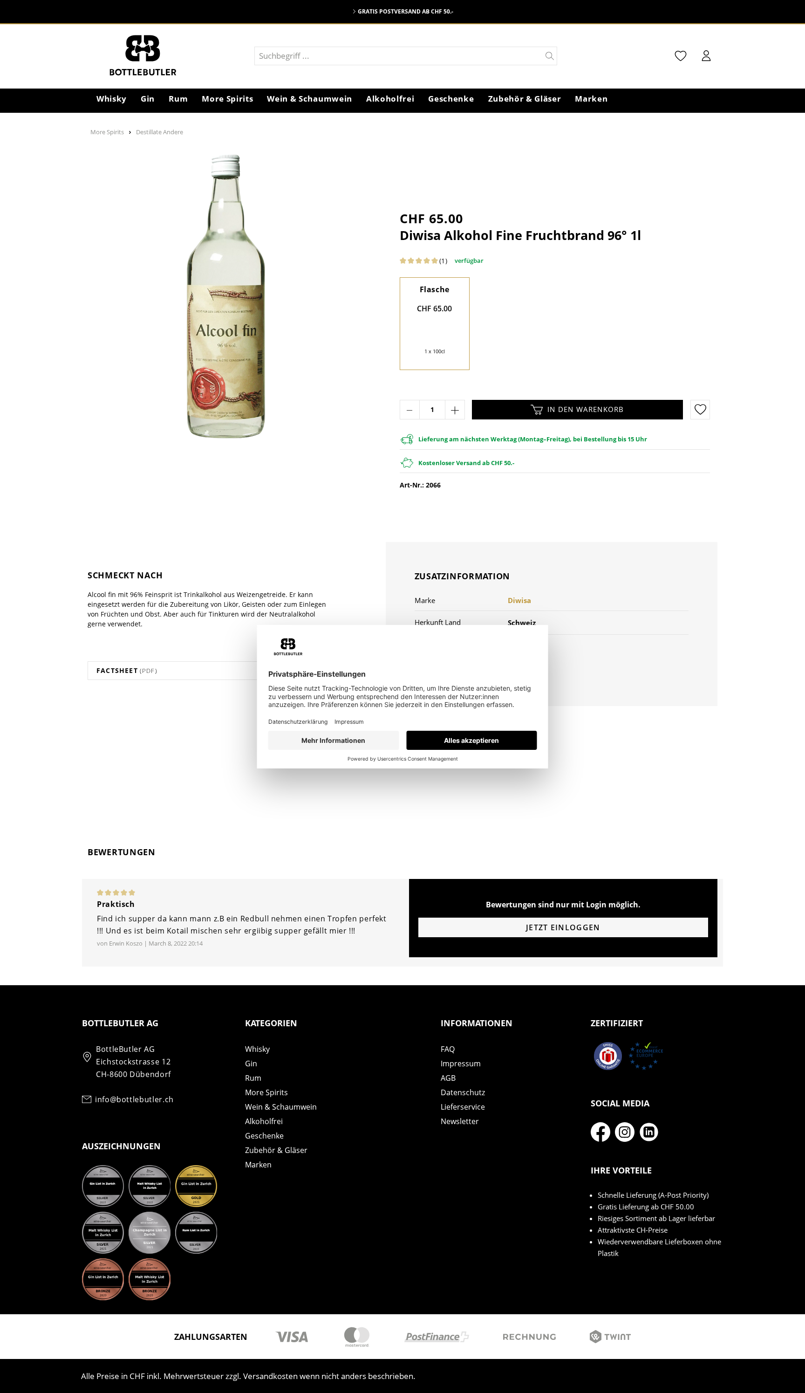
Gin (251, 1063)
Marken (258, 1165)
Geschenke (264, 1136)
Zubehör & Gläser (276, 1150)
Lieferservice (463, 1107)
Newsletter (460, 1121)
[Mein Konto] (706, 56)
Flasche (435, 289)
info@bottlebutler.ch (134, 1099)
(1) (443, 260)
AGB (448, 1078)
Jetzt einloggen (563, 927)
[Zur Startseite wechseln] (167, 56)
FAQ (448, 1049)
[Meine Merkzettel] (680, 56)
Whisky (257, 1049)
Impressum (461, 1063)
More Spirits (266, 1092)
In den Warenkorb (585, 409)
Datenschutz (463, 1092)
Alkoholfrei (264, 1121)
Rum (253, 1078)
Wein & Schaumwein (281, 1107)
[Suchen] (550, 56)
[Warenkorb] (723, 57)
